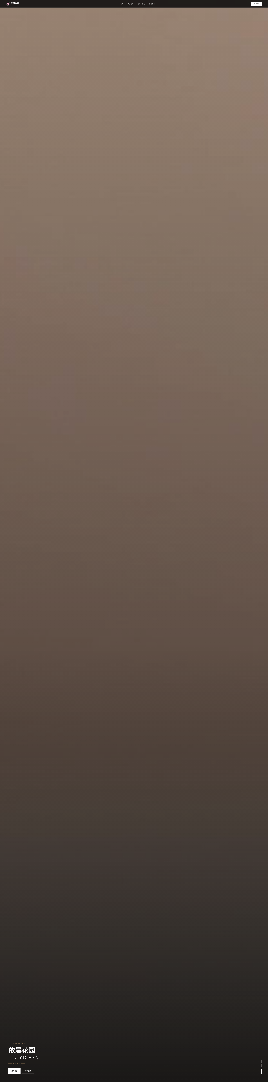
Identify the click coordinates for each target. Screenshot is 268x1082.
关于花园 (130, 4)
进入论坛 (256, 4)
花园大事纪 (141, 4)
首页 (121, 4)
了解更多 (28, 1071)
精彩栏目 (152, 4)
